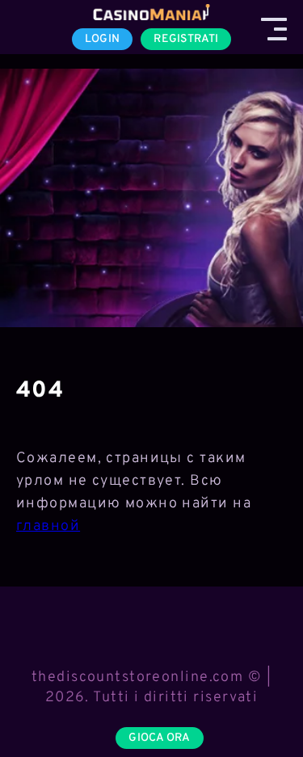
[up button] (262, 703)
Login (102, 39)
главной (48, 526)
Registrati (186, 39)
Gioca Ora (159, 738)
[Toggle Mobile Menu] (274, 29)
